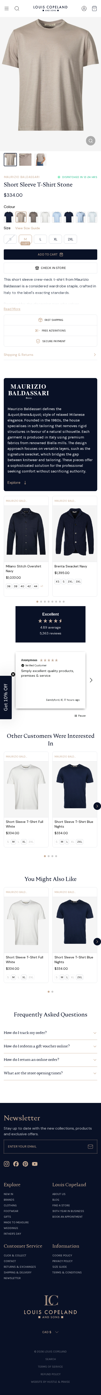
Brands (9, 1199)
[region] (50, 680)
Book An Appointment (67, 1216)
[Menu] (6, 8)
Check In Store (53, 268)
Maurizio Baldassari (22, 177)
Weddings (11, 1228)
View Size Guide (27, 228)
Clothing (10, 1205)
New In (8, 1194)
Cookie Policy (62, 1255)
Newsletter (12, 1278)
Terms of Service (50, 1366)
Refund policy (51, 1374)
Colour (9, 206)
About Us (59, 1194)
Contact (10, 1261)
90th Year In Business (68, 1211)
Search (50, 1359)
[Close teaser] (13, 674)
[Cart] (94, 8)
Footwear (11, 1211)
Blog (55, 1199)
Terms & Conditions (67, 1272)
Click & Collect (15, 1255)
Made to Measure (16, 1222)
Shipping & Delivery (17, 1272)
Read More (12, 309)
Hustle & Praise (58, 1381)
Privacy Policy (62, 1261)
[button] (91, 680)
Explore (14, 482)
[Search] (17, 8)
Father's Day (12, 1233)
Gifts (7, 1216)
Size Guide (59, 1266)
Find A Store (61, 1205)
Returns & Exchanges (20, 1266)
